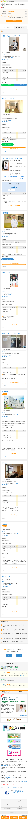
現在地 (23, 817)
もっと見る (11, 425)
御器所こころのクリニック (9, 576)
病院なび (3, 1)
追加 (25, 13)
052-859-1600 (5, 586)
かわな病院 (5, 391)
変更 (25, 11)
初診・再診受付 (8, 84)
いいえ (19, 655)
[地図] (12, 57)
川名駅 (3, 231)
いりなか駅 (4, 117)
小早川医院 (5, 213)
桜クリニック (5, 463)
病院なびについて (20, 806)
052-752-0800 (5, 236)
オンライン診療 (12, 158)
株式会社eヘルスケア (10, 777)
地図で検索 (21, 27)
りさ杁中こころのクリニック (10, 98)
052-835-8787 (5, 484)
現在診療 (15, 817)
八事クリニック (6, 272)
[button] (3, 706)
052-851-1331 (5, 535)
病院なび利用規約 (7, 808)
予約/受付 (6, 817)
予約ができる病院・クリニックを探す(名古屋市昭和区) (15, 638)
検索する (14, 21)
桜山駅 (3, 531)
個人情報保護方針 (20, 808)
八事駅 (3, 54)
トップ (7, 801)
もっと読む (14, 563)
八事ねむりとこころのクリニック (11, 36)
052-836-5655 (5, 296)
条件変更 (25, 815)
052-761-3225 (5, 416)
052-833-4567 (5, 121)
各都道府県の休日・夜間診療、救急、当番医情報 (13, 641)
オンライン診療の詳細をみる (14, 205)
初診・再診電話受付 (21, 84)
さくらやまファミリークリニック (11, 333)
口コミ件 (5, 393)
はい (9, 655)
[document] (14, 63)
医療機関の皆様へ (20, 801)
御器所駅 (4, 581)
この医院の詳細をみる (14, 89)
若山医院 (4, 524)
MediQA (7, 806)
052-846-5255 (5, 59)
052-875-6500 (5, 356)
